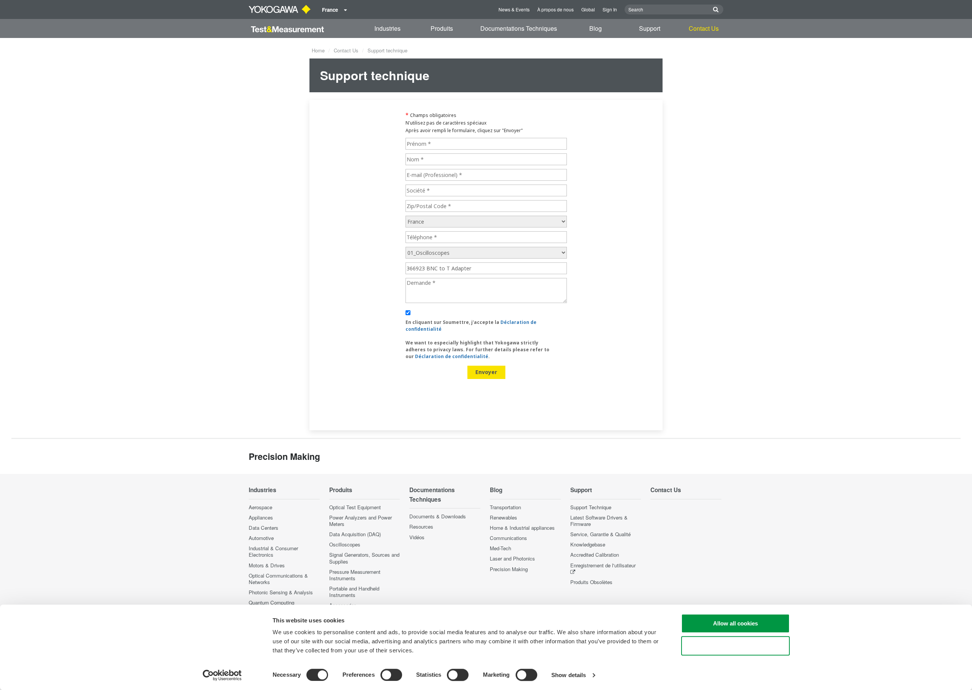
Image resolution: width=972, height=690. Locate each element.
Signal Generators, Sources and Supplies (364, 558)
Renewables (503, 517)
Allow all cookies (735, 623)
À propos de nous (555, 9)
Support (649, 28)
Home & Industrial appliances (522, 527)
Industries (387, 28)
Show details (568, 675)
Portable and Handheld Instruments (354, 591)
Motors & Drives (267, 565)
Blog (595, 28)
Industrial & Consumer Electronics (273, 551)
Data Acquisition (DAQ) (355, 534)
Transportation (505, 507)
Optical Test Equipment (355, 507)
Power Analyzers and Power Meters (360, 520)
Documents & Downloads (437, 516)
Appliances (261, 517)
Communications (508, 538)
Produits (442, 28)
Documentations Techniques (518, 28)
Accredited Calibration (594, 554)
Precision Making (509, 569)
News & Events (514, 9)
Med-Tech (500, 548)
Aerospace (260, 507)
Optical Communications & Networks (278, 579)
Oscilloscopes (344, 544)
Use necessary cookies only (735, 646)
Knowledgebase (587, 544)
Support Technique (590, 507)
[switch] (391, 675)
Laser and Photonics (512, 558)
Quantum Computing (271, 602)
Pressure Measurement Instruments (354, 575)
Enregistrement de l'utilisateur (603, 565)
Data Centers (263, 527)
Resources (421, 526)
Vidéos (416, 537)
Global (588, 9)
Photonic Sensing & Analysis (281, 592)
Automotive (261, 538)
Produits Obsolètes (591, 582)
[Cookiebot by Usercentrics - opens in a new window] (222, 675)
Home (318, 50)
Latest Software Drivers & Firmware (599, 520)
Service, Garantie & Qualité (600, 534)
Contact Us (704, 28)
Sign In (610, 9)
